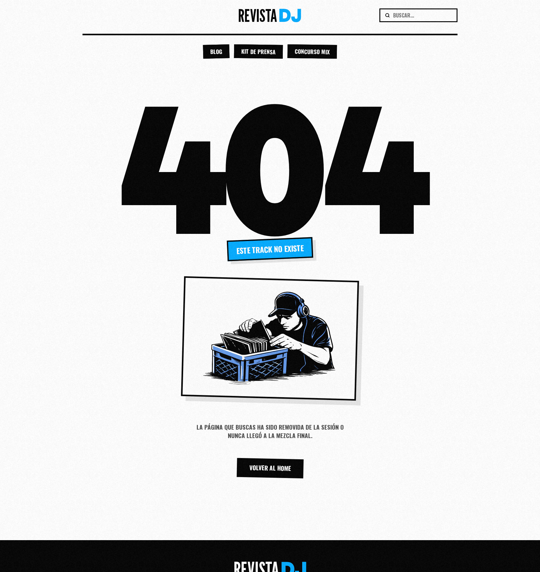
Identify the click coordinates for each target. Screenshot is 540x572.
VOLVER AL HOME (270, 468)
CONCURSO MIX (312, 51)
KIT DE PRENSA (258, 51)
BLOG (216, 51)
